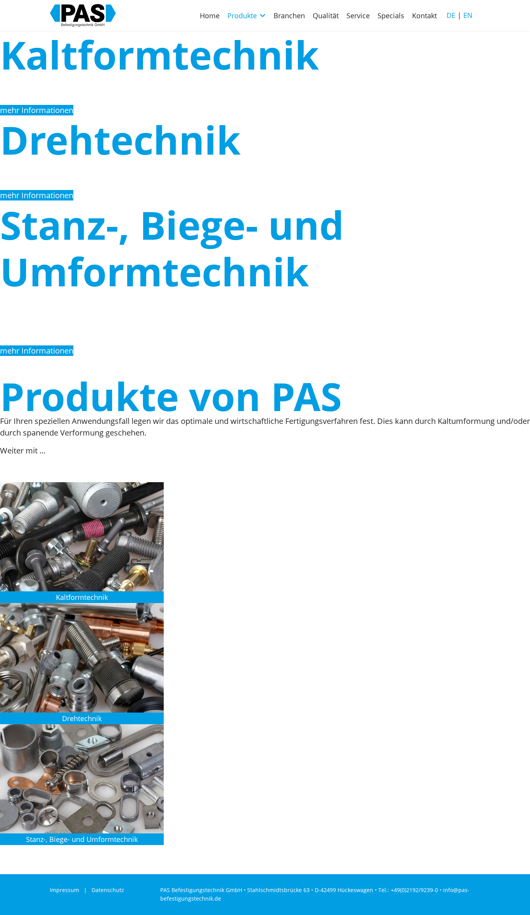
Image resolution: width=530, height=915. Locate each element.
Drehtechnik (82, 718)
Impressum (64, 890)
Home (210, 15)
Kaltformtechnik (82, 597)
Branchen (289, 15)
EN (468, 15)
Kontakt (424, 15)
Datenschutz (108, 890)
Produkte (242, 15)
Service (358, 15)
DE (451, 15)
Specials (391, 15)
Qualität (326, 15)
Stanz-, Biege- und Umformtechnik (82, 839)
